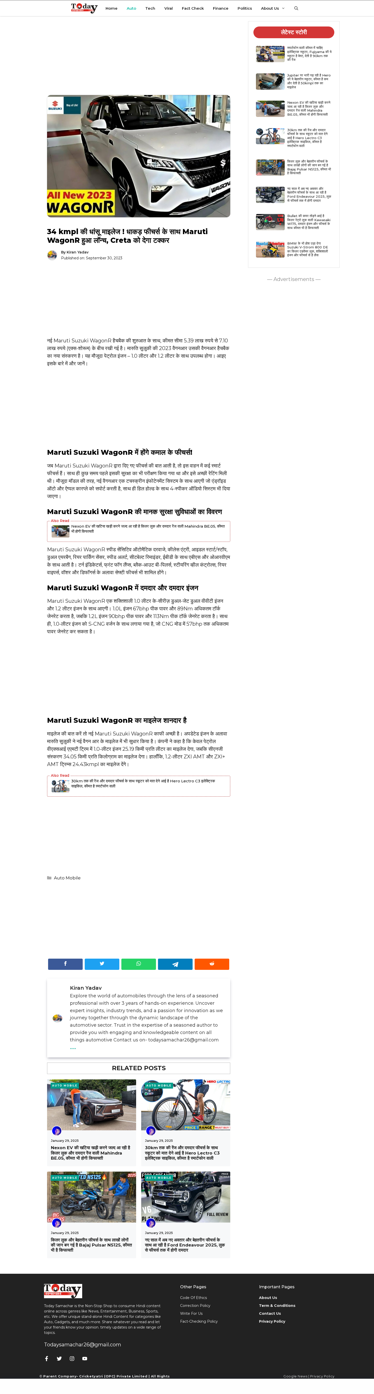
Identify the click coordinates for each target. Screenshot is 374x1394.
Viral (168, 8)
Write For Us (191, 1313)
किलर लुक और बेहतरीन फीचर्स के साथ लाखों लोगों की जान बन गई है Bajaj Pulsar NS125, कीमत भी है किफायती (91, 1245)
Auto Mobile (67, 877)
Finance (220, 8)
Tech (150, 8)
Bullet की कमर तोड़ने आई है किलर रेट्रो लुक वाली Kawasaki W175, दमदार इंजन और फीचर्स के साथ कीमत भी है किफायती (308, 222)
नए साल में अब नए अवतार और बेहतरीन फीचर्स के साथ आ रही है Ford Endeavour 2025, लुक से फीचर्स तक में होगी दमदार (185, 1245)
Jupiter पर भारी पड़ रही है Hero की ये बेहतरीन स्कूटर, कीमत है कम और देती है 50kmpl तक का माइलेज (309, 81)
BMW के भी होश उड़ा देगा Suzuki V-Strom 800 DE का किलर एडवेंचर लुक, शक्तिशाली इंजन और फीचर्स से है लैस (307, 249)
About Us (270, 8)
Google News (295, 1376)
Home (112, 8)
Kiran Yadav (78, 252)
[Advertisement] (138, 59)
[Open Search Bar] (296, 8)
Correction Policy (195, 1305)
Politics (245, 8)
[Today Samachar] (84, 8)
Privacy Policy (322, 1376)
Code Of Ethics (193, 1297)
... (73, 1045)
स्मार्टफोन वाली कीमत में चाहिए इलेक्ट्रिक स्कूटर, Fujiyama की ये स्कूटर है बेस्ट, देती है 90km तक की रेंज (309, 54)
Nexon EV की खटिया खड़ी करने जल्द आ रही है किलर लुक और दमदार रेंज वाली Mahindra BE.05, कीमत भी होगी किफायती (148, 529)
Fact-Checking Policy (199, 1321)
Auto (131, 8)
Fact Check (193, 8)
